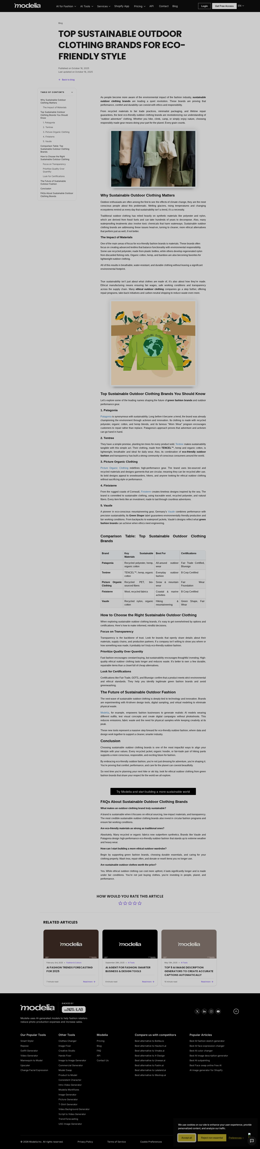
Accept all (186, 1137)
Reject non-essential (212, 1137)
